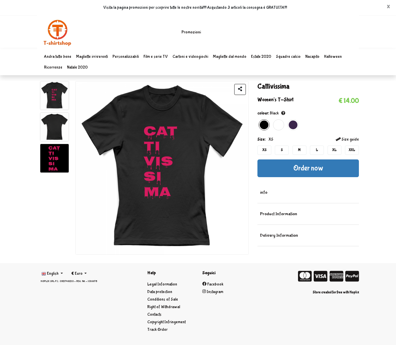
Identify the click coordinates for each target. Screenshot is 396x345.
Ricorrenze (53, 67)
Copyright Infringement (166, 322)
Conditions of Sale (162, 299)
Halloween (333, 56)
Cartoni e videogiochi (190, 56)
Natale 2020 (77, 67)
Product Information (278, 214)
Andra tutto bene (57, 56)
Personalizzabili (125, 56)
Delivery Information (279, 235)
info (263, 192)
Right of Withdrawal (163, 307)
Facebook (214, 284)
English (52, 273)
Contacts (154, 314)
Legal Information (162, 284)
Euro (77, 273)
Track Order (157, 329)
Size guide (350, 139)
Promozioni (191, 32)
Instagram (214, 292)
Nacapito (312, 56)
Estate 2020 (261, 56)
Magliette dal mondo (229, 56)
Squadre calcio (288, 56)
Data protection (159, 292)
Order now (308, 168)
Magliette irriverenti (92, 56)
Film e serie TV (155, 56)
